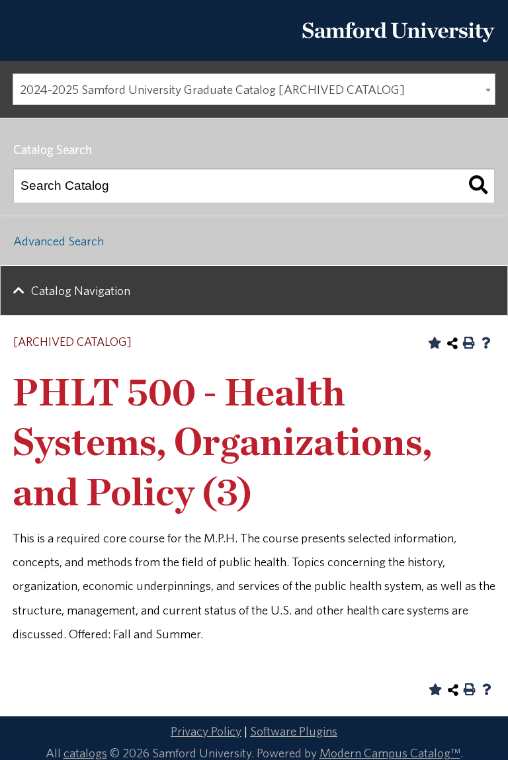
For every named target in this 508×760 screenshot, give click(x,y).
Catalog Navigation (80, 290)
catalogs (85, 752)
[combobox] (254, 89)
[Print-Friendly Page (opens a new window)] (469, 342)
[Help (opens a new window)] (486, 342)
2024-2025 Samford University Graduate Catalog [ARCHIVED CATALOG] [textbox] (212, 89)
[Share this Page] (452, 343)
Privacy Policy (206, 731)
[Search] (478, 186)
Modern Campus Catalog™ (389, 752)
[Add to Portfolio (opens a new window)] (434, 342)
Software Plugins (293, 731)
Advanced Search (58, 240)
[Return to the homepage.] (398, 47)
